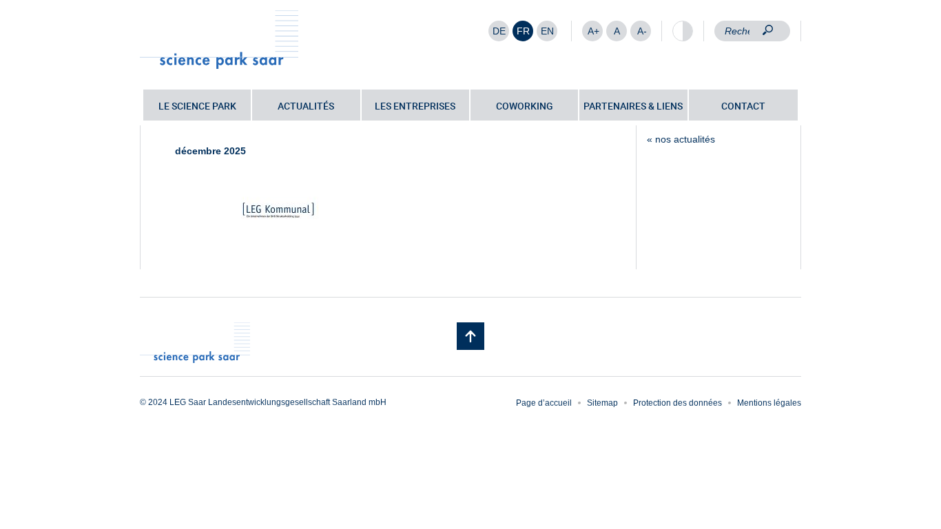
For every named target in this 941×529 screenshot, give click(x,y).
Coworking (524, 105)
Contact (743, 105)
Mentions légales (769, 403)
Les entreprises (415, 105)
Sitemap (602, 403)
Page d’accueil (544, 403)
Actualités (306, 105)
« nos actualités (681, 139)
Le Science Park (197, 105)
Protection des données (677, 403)
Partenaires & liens (633, 105)
